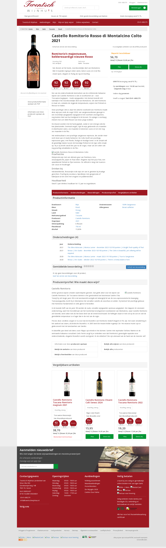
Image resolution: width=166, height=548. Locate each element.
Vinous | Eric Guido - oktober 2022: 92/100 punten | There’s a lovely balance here (99, 260)
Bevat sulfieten (128, 207)
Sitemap (75, 530)
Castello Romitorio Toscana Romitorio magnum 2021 (62, 402)
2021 (77, 221)
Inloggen (132, 2)
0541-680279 (122, 2)
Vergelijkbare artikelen (127, 193)
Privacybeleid (118, 530)
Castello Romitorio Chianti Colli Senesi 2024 (99, 401)
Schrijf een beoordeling (136, 267)
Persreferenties (90, 486)
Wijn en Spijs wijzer (66, 22)
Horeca (66, 530)
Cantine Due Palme (92, 492)
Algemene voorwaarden (89, 530)
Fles (119, 67)
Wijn (54, 22)
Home (31, 29)
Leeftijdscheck (105, 530)
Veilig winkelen (56, 530)
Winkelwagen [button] (138, 8)
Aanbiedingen (45, 22)
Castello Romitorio (83, 218)
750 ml (78, 226)
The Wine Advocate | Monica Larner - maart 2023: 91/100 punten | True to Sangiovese (101, 256)
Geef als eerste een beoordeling (65, 276)
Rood (60, 29)
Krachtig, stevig (60, 410)
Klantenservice (142, 2)
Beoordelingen (93, 193)
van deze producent (70, 349)
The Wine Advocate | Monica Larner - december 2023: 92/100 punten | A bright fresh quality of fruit (106, 247)
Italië (44, 29)
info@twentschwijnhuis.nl (29, 500)
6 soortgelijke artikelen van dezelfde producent (130, 47)
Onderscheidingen (78, 193)
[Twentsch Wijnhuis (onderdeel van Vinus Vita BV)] (40, 6)
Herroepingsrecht (131, 530)
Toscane (52, 29)
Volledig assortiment (92, 481)
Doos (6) (138, 67)
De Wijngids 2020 (91, 489)
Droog (78, 210)
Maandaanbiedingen (92, 483)
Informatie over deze (71, 344)
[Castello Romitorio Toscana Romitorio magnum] (67, 384)
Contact (95, 22)
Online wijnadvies (83, 22)
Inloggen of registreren (27, 530)
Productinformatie (60, 193)
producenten (113, 349)
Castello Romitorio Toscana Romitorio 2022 (130, 401)
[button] (56, 84)
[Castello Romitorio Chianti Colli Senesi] (99, 384)
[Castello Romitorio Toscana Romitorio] (132, 384)
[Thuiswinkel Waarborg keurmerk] (131, 509)
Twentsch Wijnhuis (29, 22)
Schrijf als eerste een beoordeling (64, 47)
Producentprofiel (109, 193)
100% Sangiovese (129, 205)
